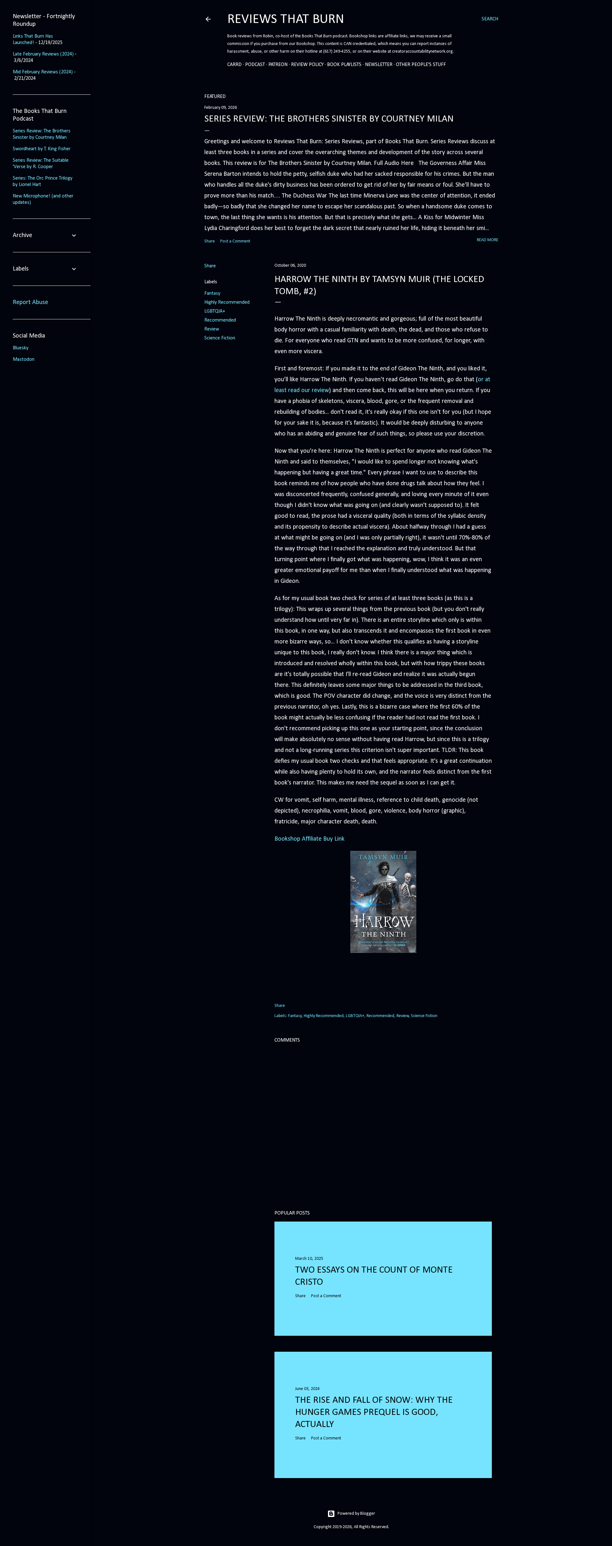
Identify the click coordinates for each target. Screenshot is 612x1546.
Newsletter (378, 64)
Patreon (278, 64)
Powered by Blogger (356, 1513)
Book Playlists (344, 64)
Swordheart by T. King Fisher (41, 149)
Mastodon (23, 359)
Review (211, 329)
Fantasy (212, 293)
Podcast (255, 64)
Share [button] (209, 241)
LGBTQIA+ (214, 311)
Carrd (234, 64)
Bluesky (20, 348)
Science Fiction (219, 338)
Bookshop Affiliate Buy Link (309, 839)
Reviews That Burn (285, 19)
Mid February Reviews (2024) (43, 72)
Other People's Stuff (421, 64)
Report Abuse (30, 302)
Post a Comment (235, 241)
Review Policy (307, 64)
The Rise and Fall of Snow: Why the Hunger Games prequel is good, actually (374, 1412)
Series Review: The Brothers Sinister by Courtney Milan (329, 119)
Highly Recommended (227, 302)
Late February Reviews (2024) (43, 54)
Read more (487, 240)
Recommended (220, 320)
